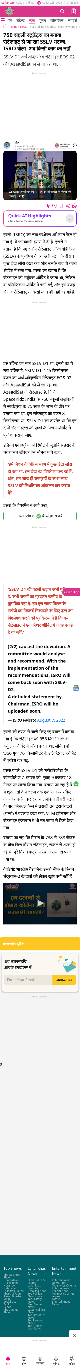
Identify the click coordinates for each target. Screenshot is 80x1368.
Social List (10, 1302)
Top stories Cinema (64, 1286)
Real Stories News (35, 1306)
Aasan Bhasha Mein (12, 1298)
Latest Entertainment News (61, 1301)
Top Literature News (36, 1316)
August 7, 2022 (51, 720)
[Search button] (62, 11)
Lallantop (7, 2)
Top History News (35, 1300)
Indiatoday (32, 2)
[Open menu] (2, 20)
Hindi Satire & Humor (36, 1281)
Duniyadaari (11, 1280)
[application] (40, 903)
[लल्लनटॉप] (9, 11)
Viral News (34, 1329)
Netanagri (10, 1288)
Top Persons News (35, 1322)
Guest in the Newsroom (11, 1284)
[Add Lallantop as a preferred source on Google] (62, 145)
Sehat (7, 1307)
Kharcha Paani (12, 1294)
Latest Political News (37, 1311)
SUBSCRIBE (64, 980)
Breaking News (37, 1291)
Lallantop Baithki (14, 1291)
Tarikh (7, 1304)
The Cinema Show (11, 1311)
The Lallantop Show (12, 1276)
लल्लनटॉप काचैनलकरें (40, 515)
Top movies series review (63, 1295)
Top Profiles (35, 1326)
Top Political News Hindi (35, 1295)
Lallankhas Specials (34, 1287)
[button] (73, 11)
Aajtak (20, 2)
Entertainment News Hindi (61, 1281)
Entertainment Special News (61, 1290)
